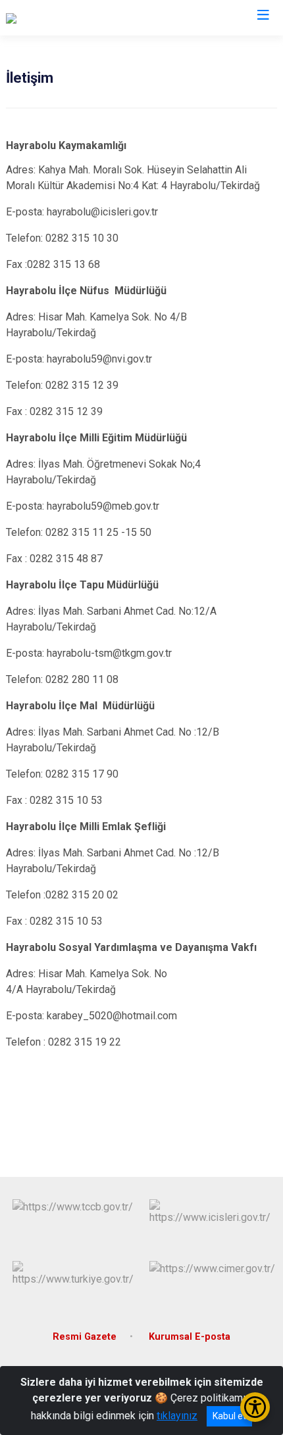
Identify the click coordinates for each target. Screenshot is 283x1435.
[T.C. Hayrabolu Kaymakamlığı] (71, 18)
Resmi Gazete (84, 1336)
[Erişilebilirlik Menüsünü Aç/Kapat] (255, 1407)
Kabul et (229, 1416)
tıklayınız (177, 1415)
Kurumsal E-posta (189, 1336)
